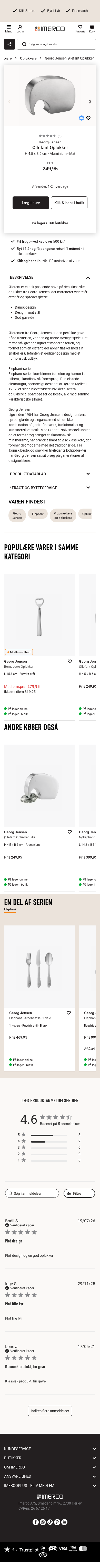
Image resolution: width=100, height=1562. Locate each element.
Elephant (38, 514)
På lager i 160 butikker (50, 223)
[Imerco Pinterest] (57, 1522)
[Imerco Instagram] (43, 1522)
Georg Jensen (17, 515)
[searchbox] (32, 1193)
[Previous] (9, 102)
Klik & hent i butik (69, 203)
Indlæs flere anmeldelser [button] (50, 1411)
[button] (50, 142)
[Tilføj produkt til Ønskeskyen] (81, 118)
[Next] (90, 102)
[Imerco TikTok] (50, 1522)
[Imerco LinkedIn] (64, 1522)
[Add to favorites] (88, 118)
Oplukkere (28, 58)
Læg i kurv (31, 203)
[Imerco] (50, 29)
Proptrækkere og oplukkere (63, 515)
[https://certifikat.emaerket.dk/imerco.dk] (42, 1555)
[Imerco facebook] (36, 1522)
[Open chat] (9, 44)
